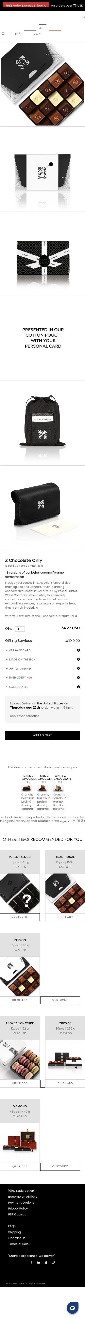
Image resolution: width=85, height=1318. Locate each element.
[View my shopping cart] (2, 34)
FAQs (12, 1226)
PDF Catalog (17, 1214)
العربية (64, 821)
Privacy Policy (18, 1208)
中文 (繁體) (77, 821)
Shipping (14, 1232)
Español (31, 821)
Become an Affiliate (23, 1196)
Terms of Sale (18, 1244)
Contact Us (16, 1238)
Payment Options (21, 1202)
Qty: (9, 628)
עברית (55, 821)
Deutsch (44, 821)
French (19, 821)
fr (22, 33)
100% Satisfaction (21, 1191)
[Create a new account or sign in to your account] (83, 17)
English (8, 821)
